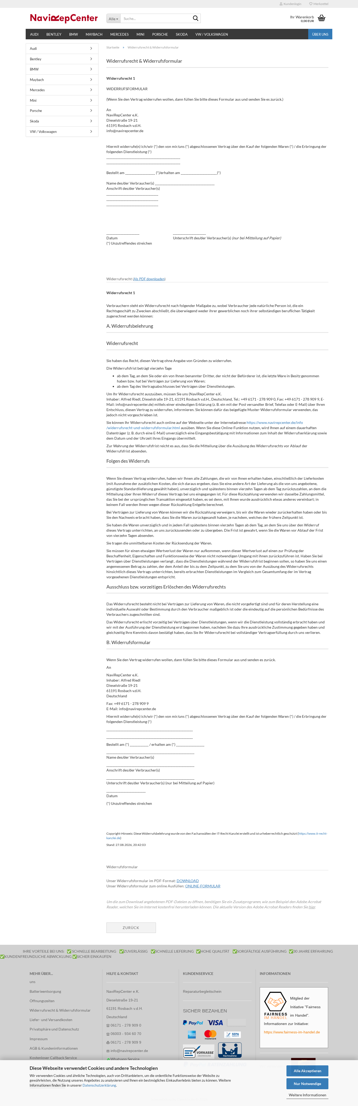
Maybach (94, 34)
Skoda (182, 34)
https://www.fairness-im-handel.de (292, 1032)
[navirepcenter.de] (64, 18)
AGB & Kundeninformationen (54, 1048)
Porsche (160, 34)
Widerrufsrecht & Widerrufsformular (60, 1010)
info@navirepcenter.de (129, 1051)
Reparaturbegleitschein (202, 991)
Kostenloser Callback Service (53, 1057)
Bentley (53, 34)
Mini (140, 34)
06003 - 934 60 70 (126, 1034)
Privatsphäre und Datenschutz (54, 1029)
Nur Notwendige (307, 1083)
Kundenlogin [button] (292, 4)
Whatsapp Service (124, 1059)
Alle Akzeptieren (307, 1071)
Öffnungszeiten (42, 1001)
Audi (34, 34)
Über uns (320, 34)
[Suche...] (196, 18)
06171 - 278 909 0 (126, 1025)
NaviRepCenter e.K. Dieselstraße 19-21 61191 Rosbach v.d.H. (124, 999)
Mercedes (119, 34)
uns (32, 981)
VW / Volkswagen (212, 34)
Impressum (39, 1039)
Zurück (131, 927)
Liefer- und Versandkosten (51, 1019)
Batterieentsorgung (45, 991)
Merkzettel (320, 4)
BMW (73, 34)
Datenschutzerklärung (99, 1085)
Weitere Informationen (307, 1095)
